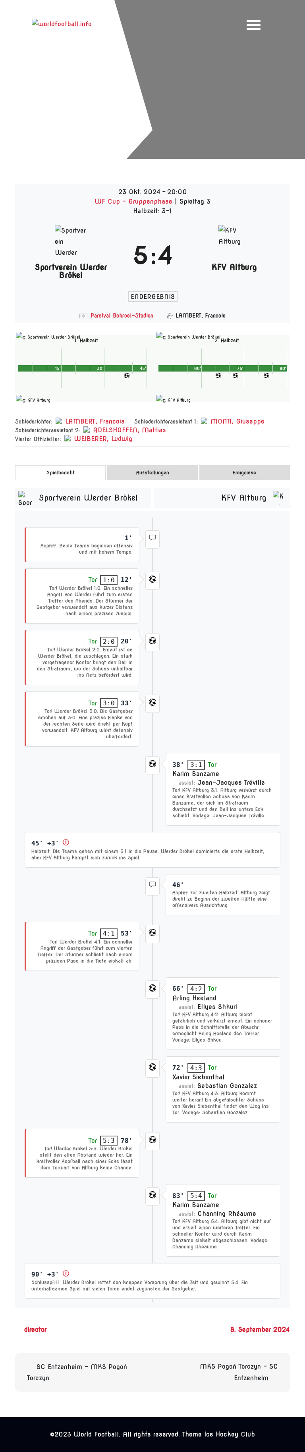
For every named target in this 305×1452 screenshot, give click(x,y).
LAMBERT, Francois (95, 421)
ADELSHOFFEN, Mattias (129, 430)
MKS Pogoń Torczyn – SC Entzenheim (239, 1372)
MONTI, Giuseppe (237, 421)
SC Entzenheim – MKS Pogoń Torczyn (77, 1372)
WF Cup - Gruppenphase (135, 201)
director (35, 1329)
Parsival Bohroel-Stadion (122, 315)
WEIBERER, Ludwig (103, 439)
